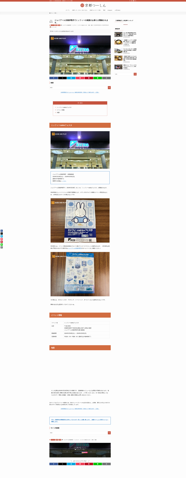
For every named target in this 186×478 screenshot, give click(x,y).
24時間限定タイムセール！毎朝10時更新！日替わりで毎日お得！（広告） (80, 92)
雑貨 (92, 25)
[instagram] (132, 1)
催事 (56, 25)
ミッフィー (74, 25)
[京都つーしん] (93, 5)
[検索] (136, 1)
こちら (64, 181)
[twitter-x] (130, 1)
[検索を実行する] (109, 87)
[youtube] (134, 1)
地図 (58, 112)
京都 (59, 25)
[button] (53, 78)
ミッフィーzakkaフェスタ (82, 25)
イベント (52, 25)
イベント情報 (60, 110)
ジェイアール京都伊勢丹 (66, 25)
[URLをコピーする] (106, 78)
